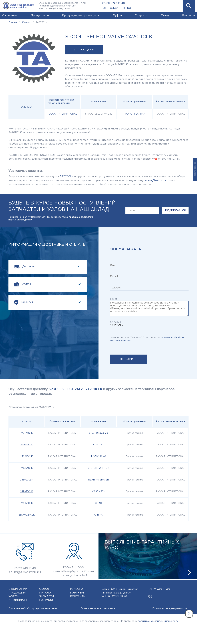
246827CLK (26, 480)
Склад (165, 15)
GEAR (98, 503)
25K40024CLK (26, 515)
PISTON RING (98, 456)
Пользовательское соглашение (97, 608)
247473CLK (26, 433)
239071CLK (26, 503)
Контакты (188, 15)
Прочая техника (134, 114)
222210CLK (26, 456)
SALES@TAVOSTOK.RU (116, 8)
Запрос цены (84, 50)
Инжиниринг (18, 600)
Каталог (45, 593)
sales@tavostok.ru (157, 180)
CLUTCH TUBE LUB (98, 468)
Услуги (139, 15)
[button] (189, 6)
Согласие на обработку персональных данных (33, 608)
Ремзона (76, 589)
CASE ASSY (98, 491)
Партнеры (77, 593)
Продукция (38, 15)
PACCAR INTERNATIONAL (62, 114)
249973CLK (26, 491)
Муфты (117, 15)
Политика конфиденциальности (169, 608)
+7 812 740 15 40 (24, 568)
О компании (9, 15)
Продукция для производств (80, 15)
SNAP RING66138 (98, 433)
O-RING (98, 515)
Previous (180, 572)
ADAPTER (98, 445)
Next (189, 572)
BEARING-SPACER (98, 480)
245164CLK (26, 468)
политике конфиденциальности (158, 621)
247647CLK (26, 445)
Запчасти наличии (46, 598)
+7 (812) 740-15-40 (113, 3)
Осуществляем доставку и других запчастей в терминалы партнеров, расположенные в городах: (91, 391)
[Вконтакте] (150, 595)
